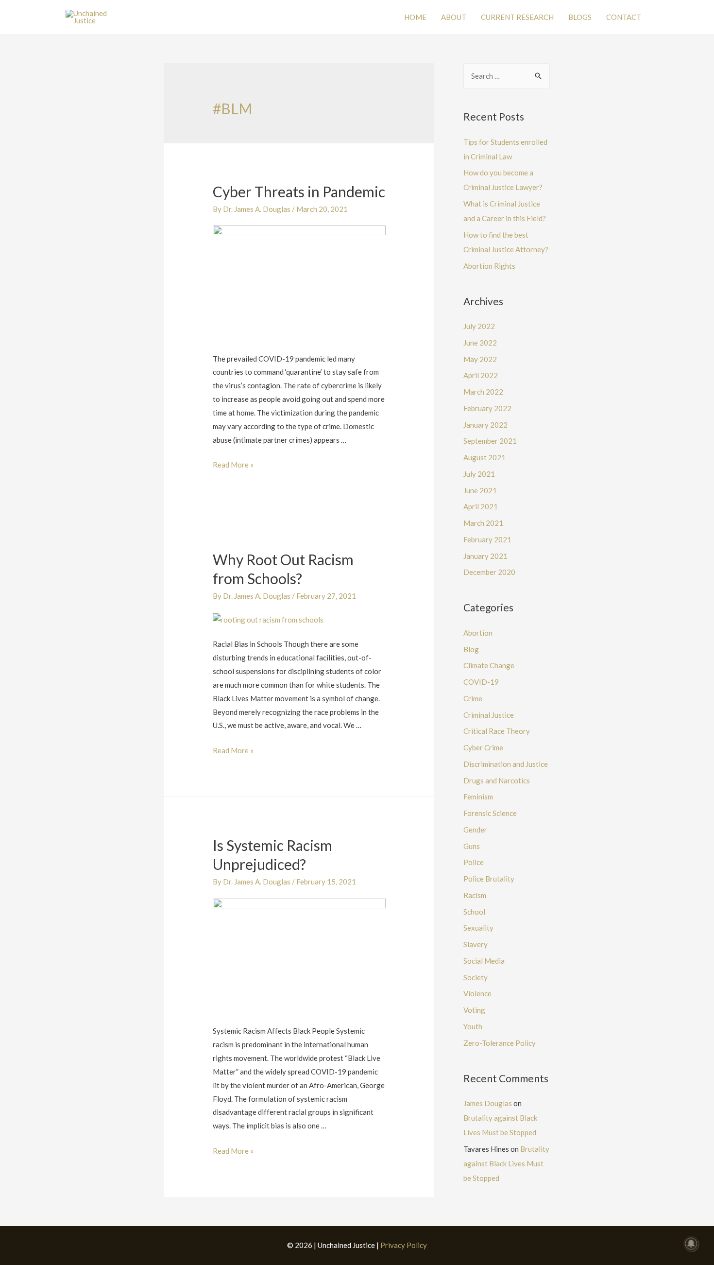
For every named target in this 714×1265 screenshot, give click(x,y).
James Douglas (487, 1103)
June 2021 (480, 490)
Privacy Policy (403, 1245)
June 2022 (480, 342)
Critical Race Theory (496, 731)
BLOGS (580, 17)
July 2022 (479, 326)
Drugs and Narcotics (496, 780)
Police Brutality (488, 878)
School (474, 911)
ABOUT (453, 17)
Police (473, 862)
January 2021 (485, 556)
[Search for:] (506, 75)
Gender (475, 829)
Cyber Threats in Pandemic (299, 191)
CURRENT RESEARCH (517, 17)
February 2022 (487, 408)
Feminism (478, 796)
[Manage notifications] (691, 1243)
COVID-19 (481, 681)
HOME (415, 17)
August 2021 (484, 457)
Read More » (233, 464)
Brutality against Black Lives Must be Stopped (506, 1163)
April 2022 (480, 375)
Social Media (484, 960)
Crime (472, 698)
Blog (471, 649)
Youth (472, 1026)
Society (475, 977)
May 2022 (480, 359)
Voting (474, 1009)
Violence (477, 993)
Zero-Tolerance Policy (499, 1043)
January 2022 (485, 424)
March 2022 (483, 391)
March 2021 (483, 523)
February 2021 (487, 539)
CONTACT (623, 17)
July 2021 (479, 473)
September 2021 (490, 440)
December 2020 (489, 572)
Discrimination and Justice (505, 764)
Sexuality (478, 927)
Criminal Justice (488, 714)
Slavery (475, 944)
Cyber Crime (483, 747)
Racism (474, 895)
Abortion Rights (489, 265)
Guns (471, 846)
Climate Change (488, 665)
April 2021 (480, 506)
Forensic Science (490, 813)
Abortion (478, 632)
